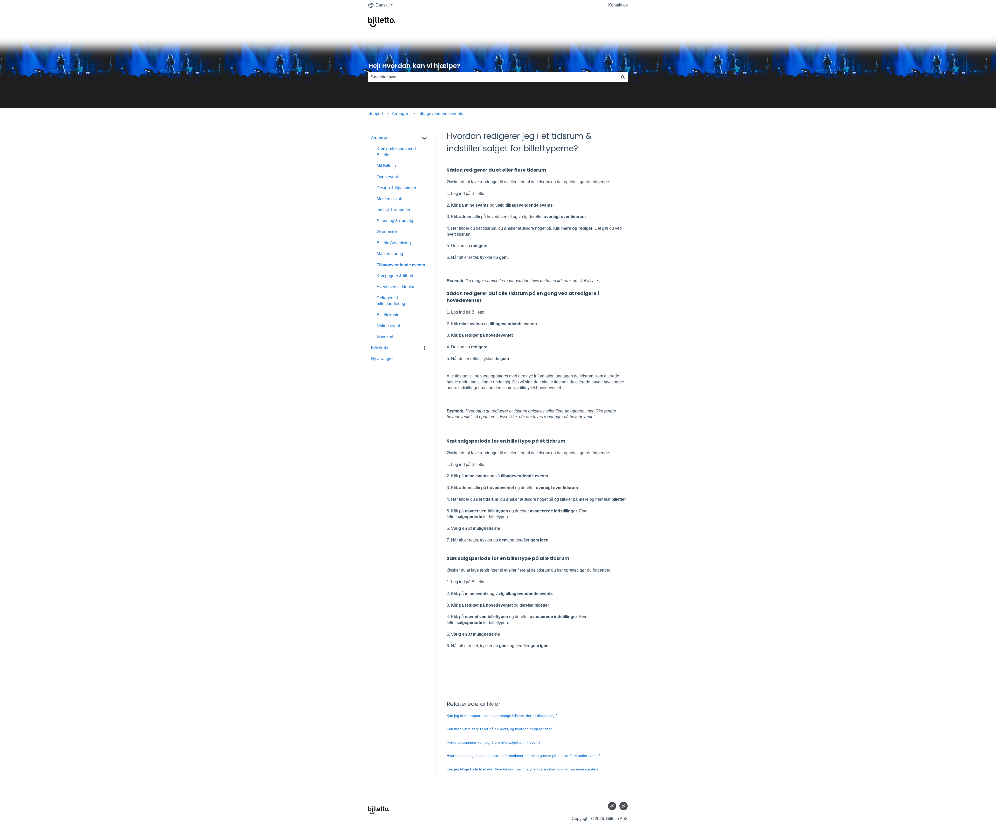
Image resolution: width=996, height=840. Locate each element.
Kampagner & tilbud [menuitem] (395, 276)
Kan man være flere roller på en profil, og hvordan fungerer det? (499, 729)
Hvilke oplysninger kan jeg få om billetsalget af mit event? (494, 742)
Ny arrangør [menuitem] (382, 358)
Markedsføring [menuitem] (390, 254)
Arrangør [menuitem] (379, 138)
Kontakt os (618, 5)
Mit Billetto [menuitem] (386, 166)
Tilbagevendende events (440, 113)
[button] (424, 138)
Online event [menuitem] (388, 325)
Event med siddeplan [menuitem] (396, 286)
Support (375, 113)
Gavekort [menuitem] (385, 336)
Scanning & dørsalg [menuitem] (395, 221)
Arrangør (400, 113)
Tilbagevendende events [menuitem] (401, 265)
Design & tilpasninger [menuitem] (396, 188)
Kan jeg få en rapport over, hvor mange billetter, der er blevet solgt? (502, 716)
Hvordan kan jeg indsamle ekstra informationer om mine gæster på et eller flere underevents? (523, 756)
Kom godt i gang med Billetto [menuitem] (396, 152)
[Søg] (623, 77)
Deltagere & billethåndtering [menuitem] (391, 301)
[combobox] (493, 77)
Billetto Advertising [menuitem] (394, 243)
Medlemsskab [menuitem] (389, 199)
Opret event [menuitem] (387, 177)
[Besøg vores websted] (612, 806)
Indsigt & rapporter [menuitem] (393, 210)
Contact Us (612, 22)
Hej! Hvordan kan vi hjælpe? (414, 65)
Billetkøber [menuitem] (381, 348)
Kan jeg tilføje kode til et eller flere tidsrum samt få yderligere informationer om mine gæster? (523, 769)
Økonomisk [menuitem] (387, 231)
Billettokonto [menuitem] (388, 315)
